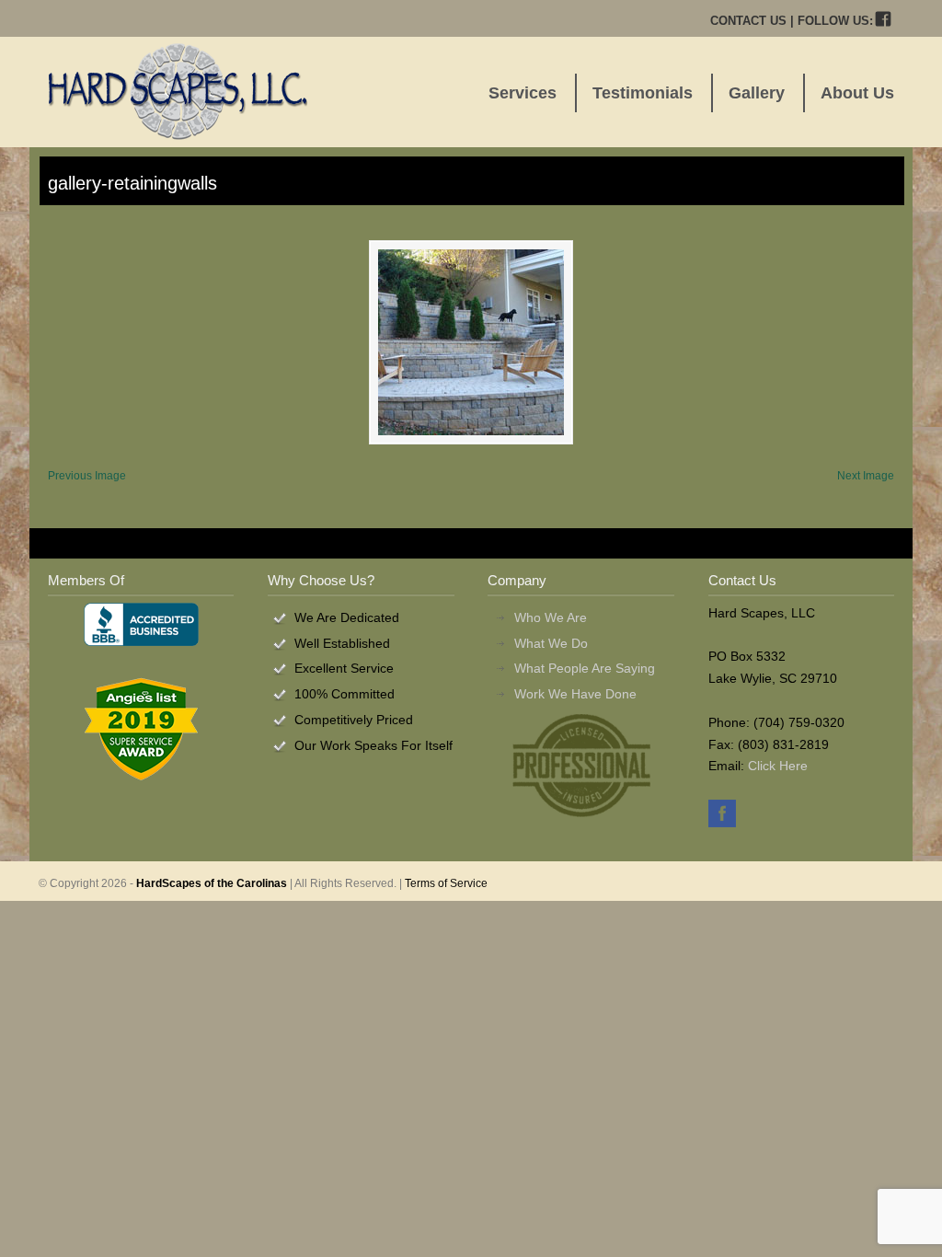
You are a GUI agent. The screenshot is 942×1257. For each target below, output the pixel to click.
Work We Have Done (575, 693)
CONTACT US (748, 21)
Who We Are (550, 617)
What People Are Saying (584, 668)
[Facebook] (883, 21)
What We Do (551, 643)
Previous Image (87, 475)
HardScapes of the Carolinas (211, 883)
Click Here (778, 765)
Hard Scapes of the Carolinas (177, 91)
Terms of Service (446, 883)
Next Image (865, 475)
